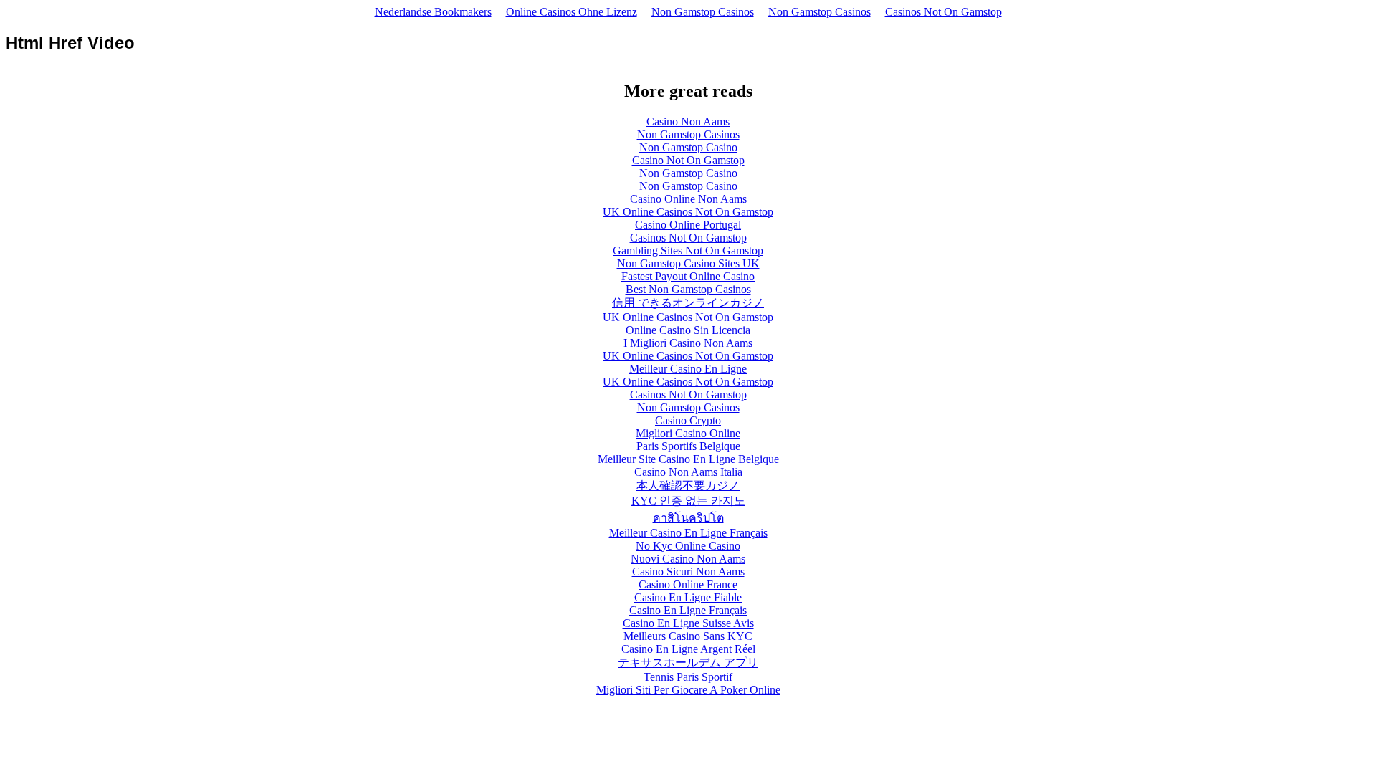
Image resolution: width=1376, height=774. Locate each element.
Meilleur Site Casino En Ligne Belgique (688, 459)
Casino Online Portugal (688, 225)
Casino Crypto (688, 420)
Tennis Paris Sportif (688, 677)
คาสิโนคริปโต (688, 518)
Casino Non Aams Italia (688, 472)
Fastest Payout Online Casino (688, 276)
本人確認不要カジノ (688, 485)
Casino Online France (688, 584)
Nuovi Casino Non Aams (688, 559)
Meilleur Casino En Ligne (688, 369)
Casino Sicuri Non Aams (688, 571)
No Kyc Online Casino (688, 546)
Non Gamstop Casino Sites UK (688, 263)
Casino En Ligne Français (688, 610)
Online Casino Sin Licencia (688, 330)
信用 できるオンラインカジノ (688, 303)
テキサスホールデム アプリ (688, 662)
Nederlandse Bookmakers (433, 12)
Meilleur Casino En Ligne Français (688, 533)
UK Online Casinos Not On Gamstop (688, 212)
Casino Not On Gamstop (688, 160)
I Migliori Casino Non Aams (688, 343)
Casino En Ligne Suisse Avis (688, 623)
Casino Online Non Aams (688, 199)
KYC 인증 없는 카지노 (688, 500)
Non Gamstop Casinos (702, 12)
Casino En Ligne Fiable (688, 597)
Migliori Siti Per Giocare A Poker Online (688, 690)
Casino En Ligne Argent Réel (688, 649)
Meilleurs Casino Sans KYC (688, 636)
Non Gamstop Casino (688, 147)
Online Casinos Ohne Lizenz (571, 12)
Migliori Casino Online (688, 433)
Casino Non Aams (688, 121)
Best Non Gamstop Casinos (688, 289)
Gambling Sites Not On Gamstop (688, 250)
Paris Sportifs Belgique (688, 446)
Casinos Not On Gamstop (943, 12)
